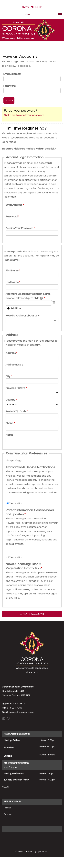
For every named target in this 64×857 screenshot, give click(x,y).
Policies (7, 808)
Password (12, 216)
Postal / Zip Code (16, 411)
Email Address (14, 204)
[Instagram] (9, 718)
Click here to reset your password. (24, 115)
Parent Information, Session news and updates (30, 512)
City (8, 376)
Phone (9, 423)
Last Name (12, 282)
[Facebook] (4, 718)
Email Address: (12, 74)
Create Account (32, 614)
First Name (12, 270)
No (19, 460)
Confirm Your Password (19, 228)
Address (11, 353)
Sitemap (8, 814)
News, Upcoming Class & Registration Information (23, 566)
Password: (9, 85)
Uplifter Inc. (43, 851)
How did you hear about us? (22, 315)
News (5, 787)
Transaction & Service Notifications (30, 467)
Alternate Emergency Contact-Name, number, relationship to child (28, 296)
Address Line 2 (14, 364)
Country (10, 399)
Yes (11, 460)
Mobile (9, 434)
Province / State (15, 388)
